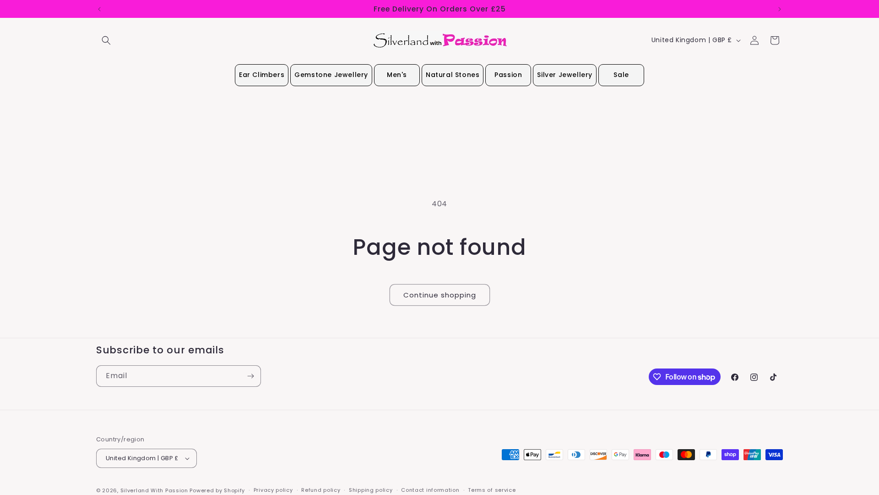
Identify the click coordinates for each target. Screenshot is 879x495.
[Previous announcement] (99, 9)
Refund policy (320, 490)
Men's (397, 74)
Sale (621, 74)
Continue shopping (439, 295)
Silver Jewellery (564, 74)
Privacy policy (273, 490)
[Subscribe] (250, 376)
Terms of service (491, 490)
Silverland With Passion (154, 490)
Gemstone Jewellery (331, 74)
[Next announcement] (780, 9)
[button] (106, 40)
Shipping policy (371, 490)
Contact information (430, 490)
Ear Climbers (261, 74)
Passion (508, 74)
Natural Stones (452, 74)
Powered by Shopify (217, 490)
